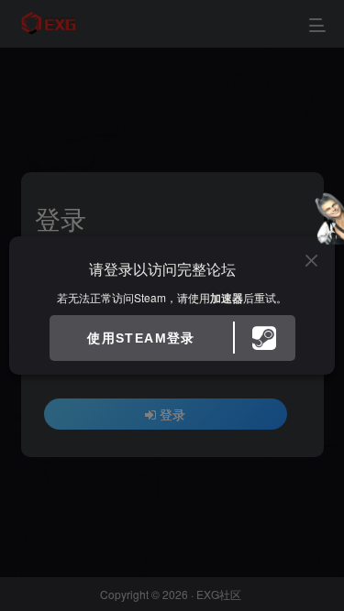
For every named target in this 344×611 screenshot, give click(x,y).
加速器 (226, 297)
